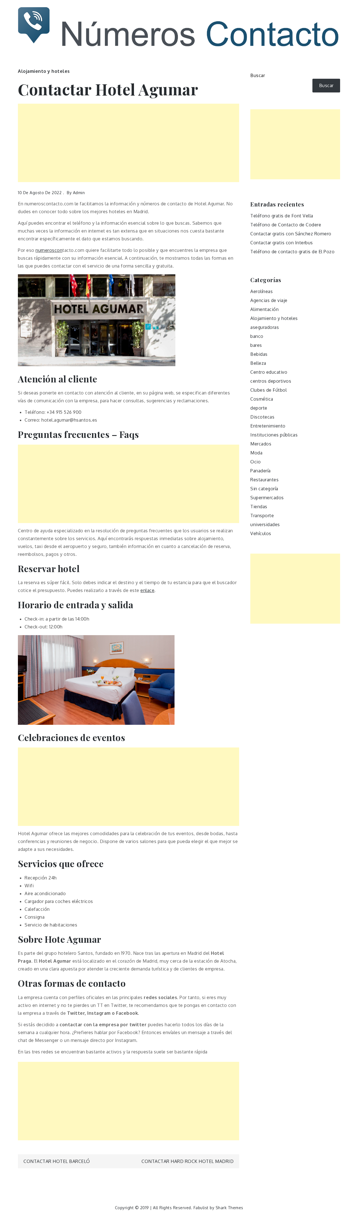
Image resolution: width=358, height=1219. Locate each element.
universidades (265, 524)
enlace (147, 590)
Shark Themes (229, 1207)
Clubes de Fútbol (268, 390)
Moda (256, 453)
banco (256, 336)
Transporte (262, 515)
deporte (258, 408)
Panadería (260, 470)
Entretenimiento (268, 426)
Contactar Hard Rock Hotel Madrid (188, 1161)
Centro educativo (268, 372)
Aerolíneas (261, 291)
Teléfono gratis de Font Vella (281, 216)
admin (79, 192)
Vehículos (260, 533)
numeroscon (49, 250)
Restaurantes (264, 479)
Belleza (258, 363)
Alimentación (264, 309)
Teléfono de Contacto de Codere (285, 224)
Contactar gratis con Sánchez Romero (290, 233)
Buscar (257, 75)
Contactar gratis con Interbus (281, 242)
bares (256, 345)
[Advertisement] (128, 143)
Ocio (255, 462)
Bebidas (259, 354)
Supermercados (267, 497)
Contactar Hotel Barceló (56, 1161)
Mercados (260, 444)
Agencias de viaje (269, 300)
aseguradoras (264, 327)
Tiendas (258, 506)
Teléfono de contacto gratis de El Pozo (292, 251)
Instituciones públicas (274, 435)
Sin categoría (264, 488)
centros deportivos (270, 381)
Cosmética (261, 399)
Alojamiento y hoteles (44, 71)
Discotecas (262, 417)
